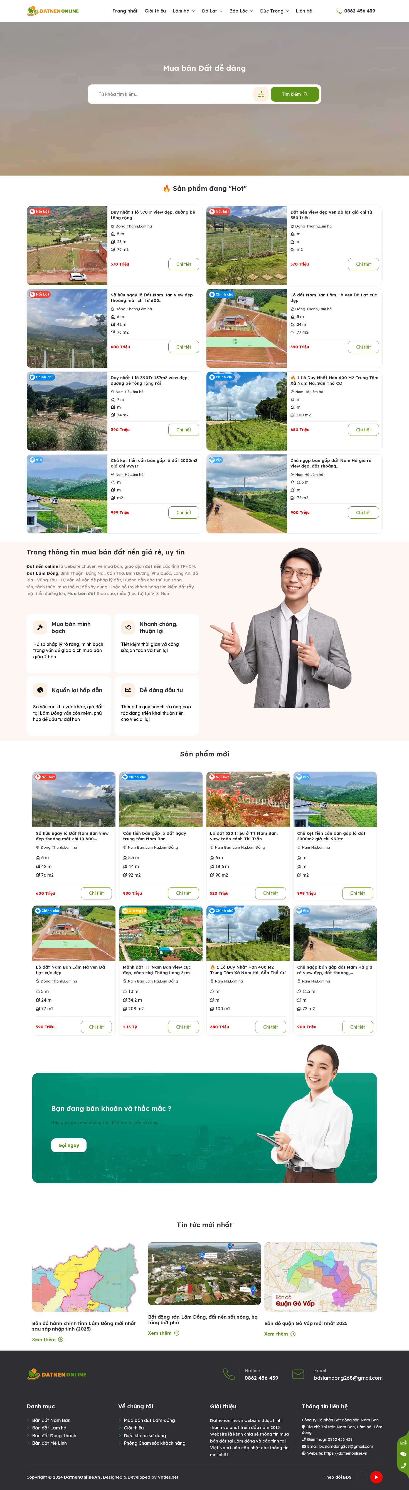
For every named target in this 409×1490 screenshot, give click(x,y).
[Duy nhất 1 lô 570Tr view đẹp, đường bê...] (67, 245)
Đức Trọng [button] (272, 11)
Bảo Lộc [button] (239, 11)
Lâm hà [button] (181, 11)
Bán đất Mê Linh (49, 1443)
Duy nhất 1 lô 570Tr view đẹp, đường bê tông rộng (153, 214)
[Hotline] (403, 1465)
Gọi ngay (68, 1145)
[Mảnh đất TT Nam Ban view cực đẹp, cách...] (161, 933)
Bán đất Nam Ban (51, 1420)
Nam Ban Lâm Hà (143, 847)
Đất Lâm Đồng (42, 573)
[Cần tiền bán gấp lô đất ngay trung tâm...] (161, 799)
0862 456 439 (359, 11)
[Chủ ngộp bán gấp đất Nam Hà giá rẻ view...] (246, 493)
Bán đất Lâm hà (49, 1428)
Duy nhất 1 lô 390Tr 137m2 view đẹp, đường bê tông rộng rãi (150, 380)
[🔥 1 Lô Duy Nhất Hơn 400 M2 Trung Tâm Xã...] (246, 411)
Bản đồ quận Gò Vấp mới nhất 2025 (306, 1323)
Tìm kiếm (291, 94)
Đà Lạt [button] (209, 11)
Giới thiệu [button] (155, 11)
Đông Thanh (126, 226)
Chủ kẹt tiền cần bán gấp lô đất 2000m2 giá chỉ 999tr (154, 463)
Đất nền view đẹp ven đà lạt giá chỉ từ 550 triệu (331, 214)
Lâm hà (145, 226)
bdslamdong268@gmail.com (348, 1378)
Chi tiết (183, 264)
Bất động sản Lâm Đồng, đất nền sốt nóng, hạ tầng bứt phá (202, 1319)
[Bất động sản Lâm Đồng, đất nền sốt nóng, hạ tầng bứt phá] (204, 1273)
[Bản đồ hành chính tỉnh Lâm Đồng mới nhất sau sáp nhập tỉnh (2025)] (88, 1304)
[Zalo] (403, 1442)
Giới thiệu (134, 1428)
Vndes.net (168, 1477)
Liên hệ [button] (304, 11)
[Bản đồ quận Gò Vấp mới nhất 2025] (320, 1280)
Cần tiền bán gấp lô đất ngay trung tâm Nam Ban (154, 836)
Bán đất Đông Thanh (54, 1435)
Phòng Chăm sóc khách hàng (155, 1443)
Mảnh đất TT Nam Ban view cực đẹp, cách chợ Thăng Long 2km (157, 969)
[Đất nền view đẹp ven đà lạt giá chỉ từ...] (246, 245)
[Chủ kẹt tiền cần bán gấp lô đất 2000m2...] (67, 493)
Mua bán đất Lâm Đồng (149, 1420)
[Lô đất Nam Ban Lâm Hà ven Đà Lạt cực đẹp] (246, 328)
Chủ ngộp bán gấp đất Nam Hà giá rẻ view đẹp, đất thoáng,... (330, 463)
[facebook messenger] (403, 1454)
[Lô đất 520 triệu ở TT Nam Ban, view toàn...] (248, 799)
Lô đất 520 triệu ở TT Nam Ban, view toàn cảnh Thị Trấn (244, 836)
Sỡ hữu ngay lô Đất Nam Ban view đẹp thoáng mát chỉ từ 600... (152, 297)
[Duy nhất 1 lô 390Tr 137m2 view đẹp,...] (67, 411)
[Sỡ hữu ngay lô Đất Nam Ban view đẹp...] (67, 328)
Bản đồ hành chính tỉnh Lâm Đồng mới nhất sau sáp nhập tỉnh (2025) (84, 1326)
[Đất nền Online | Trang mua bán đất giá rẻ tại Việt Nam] (53, 11)
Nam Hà (122, 391)
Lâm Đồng (169, 847)
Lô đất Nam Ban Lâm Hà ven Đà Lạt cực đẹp (333, 297)
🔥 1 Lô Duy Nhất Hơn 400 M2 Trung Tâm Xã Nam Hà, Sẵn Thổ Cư (334, 380)
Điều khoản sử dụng (145, 1435)
